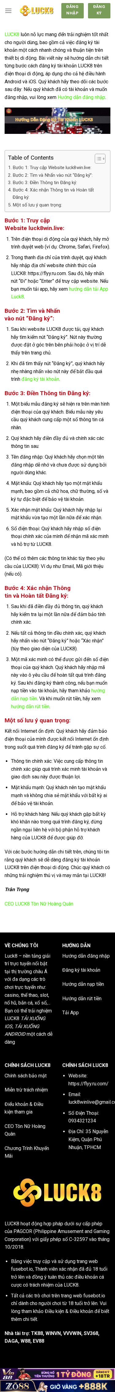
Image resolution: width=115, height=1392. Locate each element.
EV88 (38, 1341)
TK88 (37, 1333)
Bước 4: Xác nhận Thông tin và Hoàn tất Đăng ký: (53, 193)
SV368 (91, 1333)
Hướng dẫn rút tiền (82, 998)
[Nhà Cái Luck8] (36, 10)
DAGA (11, 1341)
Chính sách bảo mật (26, 1076)
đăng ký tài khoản (40, 379)
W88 (25, 1341)
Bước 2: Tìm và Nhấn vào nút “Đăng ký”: (53, 175)
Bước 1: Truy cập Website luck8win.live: (52, 167)
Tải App (70, 1013)
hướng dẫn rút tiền (30, 706)
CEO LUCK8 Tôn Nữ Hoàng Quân (39, 904)
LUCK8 (12, 34)
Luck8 (11, 956)
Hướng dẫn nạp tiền (83, 984)
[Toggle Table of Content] (97, 158)
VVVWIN (72, 1333)
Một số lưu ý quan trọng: (37, 205)
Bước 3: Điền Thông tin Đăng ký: (45, 182)
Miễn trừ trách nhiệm (26, 1090)
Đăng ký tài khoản (81, 970)
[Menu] (8, 10)
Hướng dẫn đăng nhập (81, 97)
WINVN (53, 1333)
